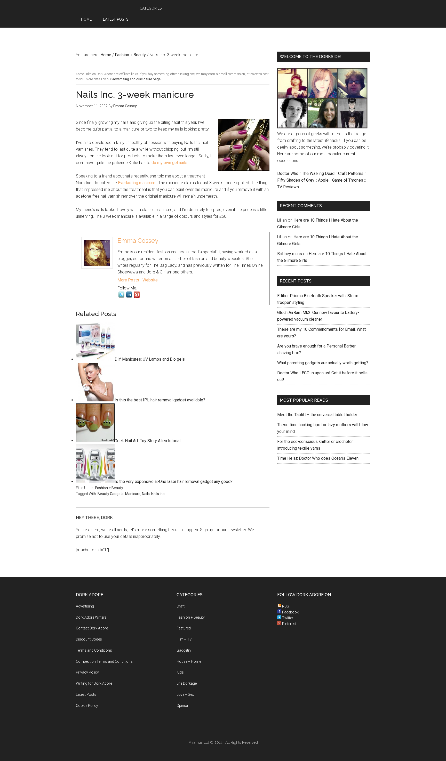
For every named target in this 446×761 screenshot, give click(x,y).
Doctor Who (287, 173)
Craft (181, 606)
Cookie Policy (87, 705)
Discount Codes (89, 639)
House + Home (189, 661)
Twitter (287, 618)
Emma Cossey (137, 240)
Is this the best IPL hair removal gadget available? (160, 400)
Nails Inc (157, 494)
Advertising (85, 606)
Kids (180, 672)
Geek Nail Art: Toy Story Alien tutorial (147, 440)
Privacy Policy (87, 672)
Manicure (132, 494)
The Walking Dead (318, 173)
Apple (323, 180)
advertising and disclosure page (136, 79)
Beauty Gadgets (111, 494)
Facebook (290, 612)
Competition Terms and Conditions (104, 661)
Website (150, 280)
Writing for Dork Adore (94, 683)
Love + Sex (185, 694)
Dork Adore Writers (91, 617)
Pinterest (288, 624)
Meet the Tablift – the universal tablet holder (317, 414)
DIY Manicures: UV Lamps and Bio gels (150, 359)
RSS (285, 606)
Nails (146, 494)
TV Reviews (288, 186)
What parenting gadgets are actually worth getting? (322, 362)
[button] (140, 21)
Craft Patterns (350, 173)
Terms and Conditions (94, 650)
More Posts (128, 280)
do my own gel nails (169, 162)
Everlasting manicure (136, 182)
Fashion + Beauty (109, 488)
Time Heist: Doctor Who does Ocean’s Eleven (318, 458)
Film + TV (184, 639)
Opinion (183, 705)
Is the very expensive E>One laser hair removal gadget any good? (174, 481)
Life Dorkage (187, 683)
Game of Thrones (347, 180)
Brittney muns (289, 253)
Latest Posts (86, 694)
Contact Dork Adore (92, 628)
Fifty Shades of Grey (295, 180)
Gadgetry (184, 650)
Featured (184, 628)
